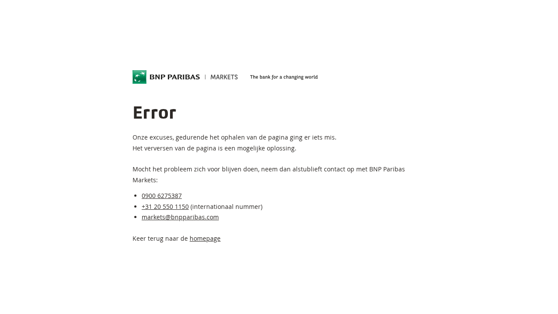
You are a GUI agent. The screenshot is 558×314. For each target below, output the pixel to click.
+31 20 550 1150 (165, 206)
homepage (205, 238)
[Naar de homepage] (185, 77)
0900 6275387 (162, 195)
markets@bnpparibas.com (180, 217)
